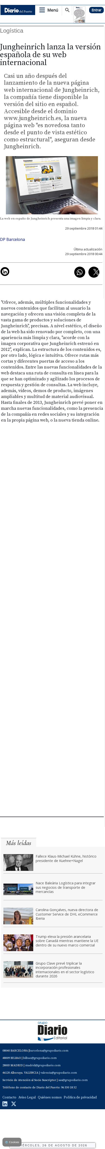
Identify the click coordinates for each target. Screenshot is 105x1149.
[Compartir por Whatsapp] (79, 272)
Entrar (96, 10)
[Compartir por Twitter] (93, 272)
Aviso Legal (27, 1097)
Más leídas (18, 843)
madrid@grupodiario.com (43, 1065)
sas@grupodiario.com (73, 1080)
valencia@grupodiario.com (59, 1073)
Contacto (9, 1097)
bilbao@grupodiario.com (40, 1058)
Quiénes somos (50, 1097)
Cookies (12, 1142)
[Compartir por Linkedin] (5, 271)
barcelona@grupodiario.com (48, 1051)
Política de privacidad (80, 1097)
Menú (52, 10)
